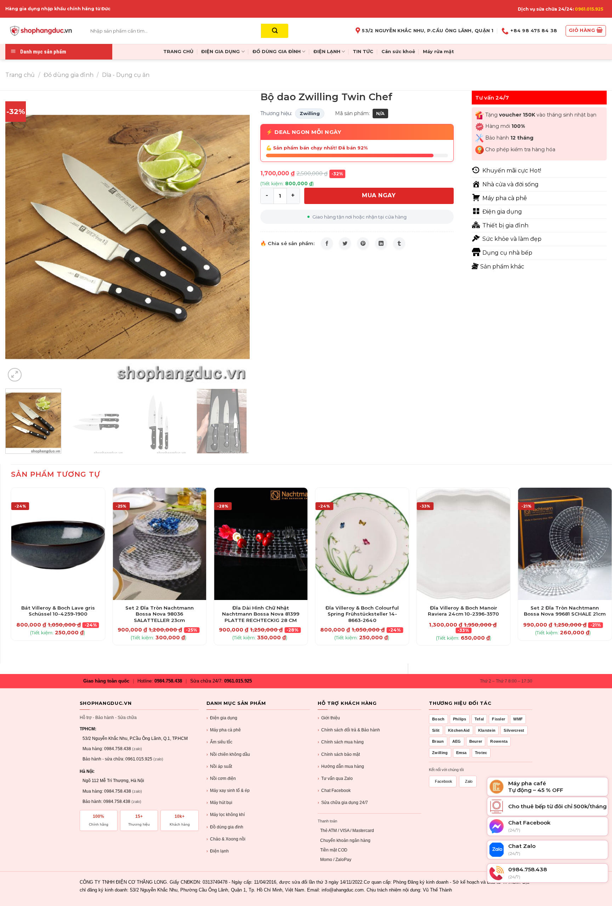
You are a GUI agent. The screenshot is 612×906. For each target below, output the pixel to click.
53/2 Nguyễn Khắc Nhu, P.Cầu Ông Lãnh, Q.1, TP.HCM (135, 738)
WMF (518, 719)
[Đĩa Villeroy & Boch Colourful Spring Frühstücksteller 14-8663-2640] (362, 544)
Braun (438, 741)
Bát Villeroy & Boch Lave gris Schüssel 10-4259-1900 (58, 611)
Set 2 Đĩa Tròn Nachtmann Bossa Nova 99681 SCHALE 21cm (565, 611)
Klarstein (487, 730)
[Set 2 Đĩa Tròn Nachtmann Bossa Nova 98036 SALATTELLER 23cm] (159, 544)
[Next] (236, 237)
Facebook (443, 781)
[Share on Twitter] (345, 243)
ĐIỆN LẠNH (326, 51)
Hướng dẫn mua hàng (341, 766)
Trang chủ (20, 75)
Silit (436, 730)
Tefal (479, 719)
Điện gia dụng (221, 717)
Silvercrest (514, 730)
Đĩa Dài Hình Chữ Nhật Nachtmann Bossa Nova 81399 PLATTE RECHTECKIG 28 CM (260, 614)
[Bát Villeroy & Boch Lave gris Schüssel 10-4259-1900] (58, 544)
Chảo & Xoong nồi (225, 839)
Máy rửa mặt (438, 51)
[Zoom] (15, 375)
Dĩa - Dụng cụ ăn (125, 75)
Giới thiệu (329, 717)
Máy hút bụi (219, 802)
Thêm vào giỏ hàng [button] (58, 598)
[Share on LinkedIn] (381, 243)
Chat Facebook (334, 790)
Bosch (438, 719)
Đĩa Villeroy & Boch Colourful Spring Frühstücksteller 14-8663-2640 (362, 614)
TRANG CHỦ (178, 51)
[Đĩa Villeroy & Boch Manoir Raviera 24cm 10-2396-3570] (463, 544)
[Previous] (19, 237)
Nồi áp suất (219, 766)
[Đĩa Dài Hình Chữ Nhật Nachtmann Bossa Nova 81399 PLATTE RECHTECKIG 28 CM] (261, 544)
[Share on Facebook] (327, 243)
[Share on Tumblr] (399, 243)
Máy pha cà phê (223, 729)
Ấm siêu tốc (219, 742)
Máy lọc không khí (225, 814)
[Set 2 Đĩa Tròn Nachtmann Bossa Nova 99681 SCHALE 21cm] (565, 544)
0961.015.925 (589, 9)
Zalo (468, 781)
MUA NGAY (379, 195)
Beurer (475, 741)
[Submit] (274, 31)
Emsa (461, 753)
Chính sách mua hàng (341, 742)
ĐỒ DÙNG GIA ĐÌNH (277, 51)
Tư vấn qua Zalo (335, 778)
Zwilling (310, 113)
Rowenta (499, 741)
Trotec (481, 753)
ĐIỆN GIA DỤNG (220, 51)
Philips (459, 719)
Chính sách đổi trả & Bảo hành (349, 729)
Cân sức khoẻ (398, 51)
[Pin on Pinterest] (363, 243)
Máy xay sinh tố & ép (228, 790)
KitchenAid (459, 730)
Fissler (498, 719)
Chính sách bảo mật (339, 754)
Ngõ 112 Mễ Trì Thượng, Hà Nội (113, 780)
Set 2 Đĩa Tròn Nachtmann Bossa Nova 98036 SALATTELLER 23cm (159, 614)
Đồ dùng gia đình (69, 75)
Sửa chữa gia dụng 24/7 (343, 802)
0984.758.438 (168, 681)
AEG (456, 741)
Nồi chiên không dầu (228, 754)
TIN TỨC (363, 51)
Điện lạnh (217, 851)
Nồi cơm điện (221, 778)
